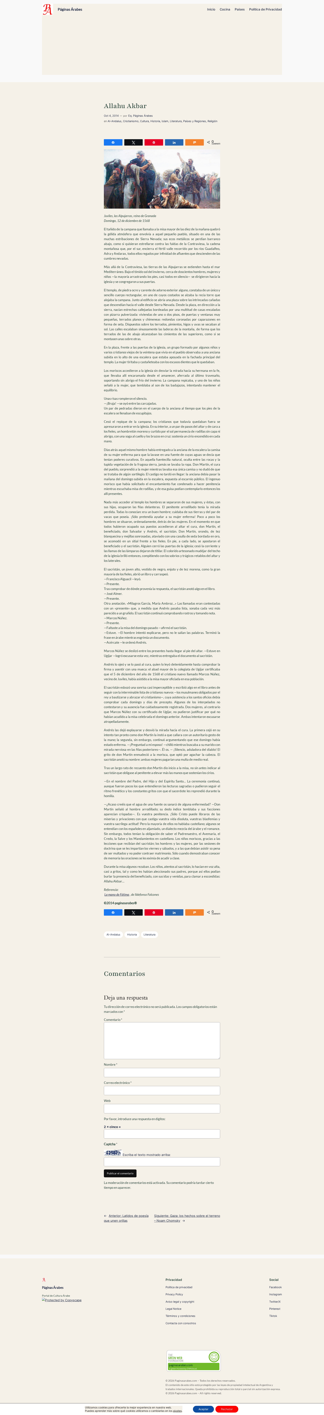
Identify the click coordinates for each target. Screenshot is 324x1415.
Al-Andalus (115, 121)
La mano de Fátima (116, 894)
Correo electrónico (118, 1083)
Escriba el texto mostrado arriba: (147, 1155)
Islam (165, 121)
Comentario (113, 1020)
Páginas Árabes (70, 9)
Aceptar (203, 1409)
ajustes (177, 1410)
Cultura (144, 121)
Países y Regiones (194, 121)
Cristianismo (131, 121)
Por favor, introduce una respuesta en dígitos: (134, 1119)
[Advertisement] (162, 46)
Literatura (176, 121)
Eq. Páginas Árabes (140, 115)
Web (107, 1101)
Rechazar (227, 1409)
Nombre (110, 1064)
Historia (155, 121)
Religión (212, 121)
